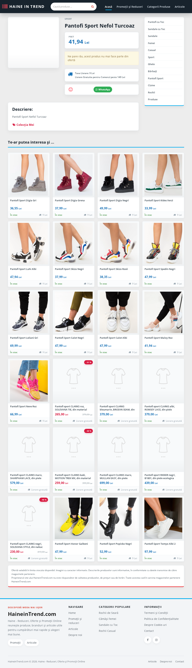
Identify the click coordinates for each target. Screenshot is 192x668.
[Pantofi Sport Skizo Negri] (73, 243)
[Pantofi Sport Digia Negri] (118, 175)
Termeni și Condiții (156, 613)
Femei (151, 43)
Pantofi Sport (155, 78)
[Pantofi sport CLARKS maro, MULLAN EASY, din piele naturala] (118, 449)
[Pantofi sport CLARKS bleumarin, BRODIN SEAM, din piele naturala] (118, 381)
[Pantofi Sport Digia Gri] (29, 175)
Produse (153, 99)
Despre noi (75, 635)
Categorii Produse (158, 6)
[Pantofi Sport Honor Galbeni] (73, 518)
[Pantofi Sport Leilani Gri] (29, 312)
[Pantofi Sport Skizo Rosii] (118, 243)
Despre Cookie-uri (155, 625)
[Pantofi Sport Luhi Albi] (29, 243)
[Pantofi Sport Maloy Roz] (163, 312)
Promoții (15, 642)
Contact (149, 631)
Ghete (151, 64)
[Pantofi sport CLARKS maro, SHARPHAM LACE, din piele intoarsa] (29, 449)
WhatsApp (104, 89)
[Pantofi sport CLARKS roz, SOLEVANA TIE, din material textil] (73, 381)
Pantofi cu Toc (156, 22)
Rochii (151, 92)
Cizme (151, 85)
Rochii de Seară (108, 613)
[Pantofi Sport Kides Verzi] (163, 175)
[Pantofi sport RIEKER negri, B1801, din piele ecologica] (163, 449)
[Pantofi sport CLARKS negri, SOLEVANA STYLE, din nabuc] (29, 518)
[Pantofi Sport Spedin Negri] (163, 243)
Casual (152, 50)
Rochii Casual (107, 631)
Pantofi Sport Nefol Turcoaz (99, 25)
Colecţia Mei (25, 125)
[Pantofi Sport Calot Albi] (118, 312)
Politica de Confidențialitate (161, 619)
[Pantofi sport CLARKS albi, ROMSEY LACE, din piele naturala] (163, 381)
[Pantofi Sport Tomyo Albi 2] (163, 518)
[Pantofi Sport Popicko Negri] (118, 518)
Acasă (108, 6)
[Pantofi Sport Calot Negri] (73, 312)
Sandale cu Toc (156, 29)
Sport (151, 57)
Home (72, 613)
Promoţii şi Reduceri (130, 6)
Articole (180, 6)
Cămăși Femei (107, 619)
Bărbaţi (152, 71)
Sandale (152, 36)
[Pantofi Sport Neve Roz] (29, 381)
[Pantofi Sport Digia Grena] (73, 175)
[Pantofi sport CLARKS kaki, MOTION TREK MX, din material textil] (73, 449)
